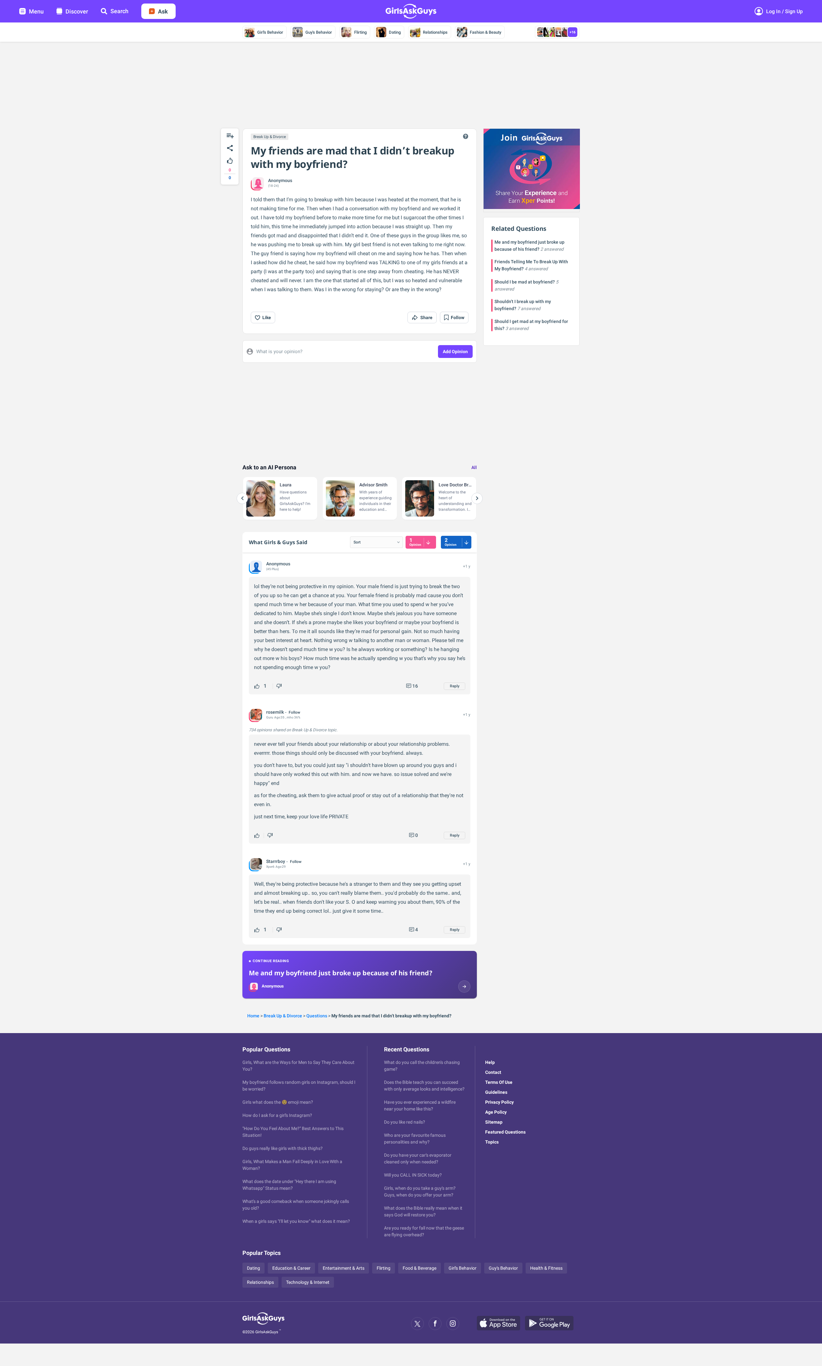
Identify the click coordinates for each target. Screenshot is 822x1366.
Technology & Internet (307, 1282)
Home (253, 1015)
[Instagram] (452, 1323)
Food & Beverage (419, 1268)
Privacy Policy (499, 1102)
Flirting (360, 32)
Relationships (435, 32)
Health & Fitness (546, 1268)
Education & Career (291, 1268)
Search (119, 11)
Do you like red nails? (404, 1122)
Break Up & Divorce (269, 137)
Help (490, 1062)
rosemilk (275, 712)
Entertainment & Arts (343, 1268)
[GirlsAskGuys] (263, 1323)
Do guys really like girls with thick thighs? (282, 1148)
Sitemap (494, 1122)
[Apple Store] (501, 1323)
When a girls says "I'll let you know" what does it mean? (296, 1221)
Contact (493, 1072)
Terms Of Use (498, 1082)
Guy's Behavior (318, 32)
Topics (492, 1141)
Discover (77, 11)
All (474, 467)
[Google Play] (551, 1323)
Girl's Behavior (270, 32)
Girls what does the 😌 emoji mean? (277, 1102)
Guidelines (496, 1092)
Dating (395, 32)
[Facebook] (435, 1323)
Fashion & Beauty (485, 32)
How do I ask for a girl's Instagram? (277, 1115)
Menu (36, 11)
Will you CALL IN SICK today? (413, 1175)
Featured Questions (505, 1132)
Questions (316, 1015)
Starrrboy (275, 861)
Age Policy (496, 1112)
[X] (417, 1323)
